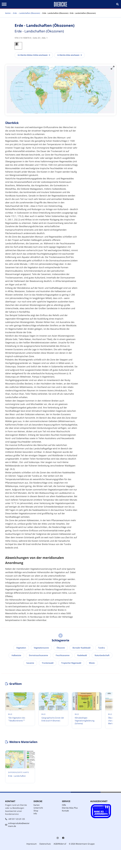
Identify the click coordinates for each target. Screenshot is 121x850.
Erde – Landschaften (17, 776)
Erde (15, 13)
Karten (8, 13)
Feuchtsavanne (62, 655)
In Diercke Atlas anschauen (68, 55)
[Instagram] (58, 838)
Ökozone (61, 647)
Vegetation (21, 647)
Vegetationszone (41, 647)
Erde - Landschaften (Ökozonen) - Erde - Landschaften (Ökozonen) (69, 13)
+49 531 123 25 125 (16, 819)
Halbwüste (16, 655)
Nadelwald (82, 655)
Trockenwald (47, 663)
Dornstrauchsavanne (38, 655)
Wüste (92, 663)
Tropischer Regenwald (71, 663)
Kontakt (65, 810)
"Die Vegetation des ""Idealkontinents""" (16, 719)
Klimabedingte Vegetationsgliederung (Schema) (84, 720)
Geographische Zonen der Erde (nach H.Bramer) (52, 719)
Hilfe (64, 805)
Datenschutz (45, 844)
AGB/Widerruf (60, 844)
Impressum (31, 844)
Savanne (30, 663)
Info (35, 813)
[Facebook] (63, 838)
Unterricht (38, 808)
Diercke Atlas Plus (70, 808)
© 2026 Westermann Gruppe (82, 844)
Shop (36, 810)
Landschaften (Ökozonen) (29, 13)
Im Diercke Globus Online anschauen (33, 55)
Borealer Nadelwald (81, 647)
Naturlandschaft (102, 655)
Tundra (101, 647)
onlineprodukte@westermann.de (19, 824)
